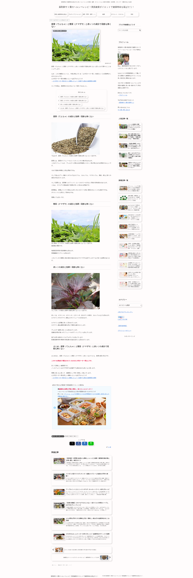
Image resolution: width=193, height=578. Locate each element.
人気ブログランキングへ (125, 312)
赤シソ (76, 436)
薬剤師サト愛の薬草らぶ (126, 102)
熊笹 (68, 436)
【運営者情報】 (122, 326)
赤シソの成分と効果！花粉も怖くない (70, 104)
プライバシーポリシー (124, 330)
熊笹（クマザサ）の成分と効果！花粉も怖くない (73, 100)
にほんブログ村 (122, 319)
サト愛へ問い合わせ (124, 110)
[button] (140, 30)
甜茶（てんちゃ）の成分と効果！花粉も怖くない (73, 96)
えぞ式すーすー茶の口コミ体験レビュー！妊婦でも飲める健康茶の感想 (74, 81)
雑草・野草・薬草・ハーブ (58, 436)
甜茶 (72, 436)
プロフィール (123, 95)
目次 (79, 92)
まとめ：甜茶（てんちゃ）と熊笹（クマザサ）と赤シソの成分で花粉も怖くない (82, 108)
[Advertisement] (129, 348)
